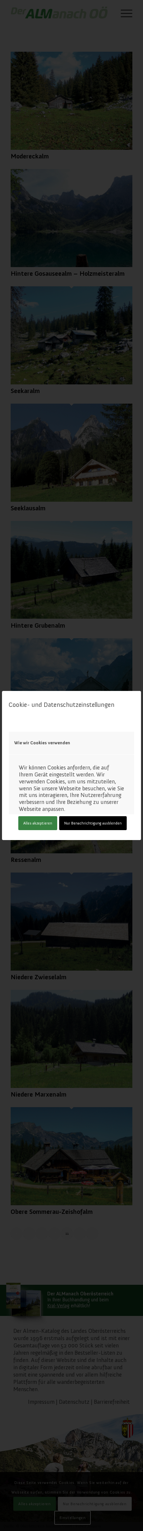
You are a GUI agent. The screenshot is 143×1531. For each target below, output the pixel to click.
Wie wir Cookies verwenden (42, 743)
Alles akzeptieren (37, 823)
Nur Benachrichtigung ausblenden (93, 823)
